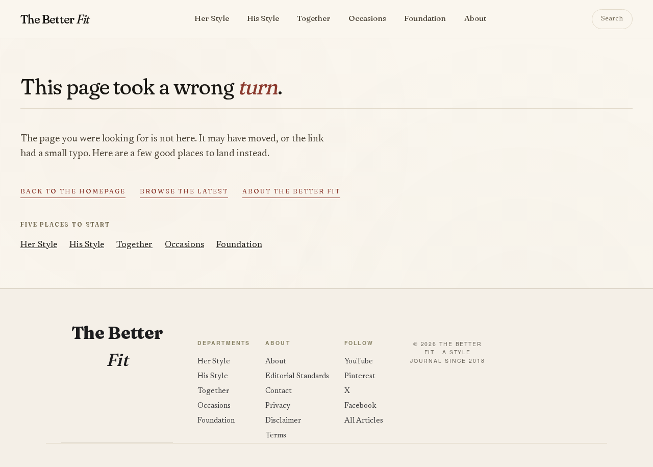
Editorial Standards (297, 376)
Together (314, 18)
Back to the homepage (72, 191)
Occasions (367, 18)
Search (612, 18)
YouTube (358, 361)
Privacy (277, 406)
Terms (275, 435)
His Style (263, 18)
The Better (54, 19)
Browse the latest (184, 191)
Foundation (425, 18)
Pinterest (359, 376)
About (475, 18)
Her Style (211, 18)
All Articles (363, 421)
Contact (278, 391)
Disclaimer (283, 421)
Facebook (360, 406)
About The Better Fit (291, 191)
